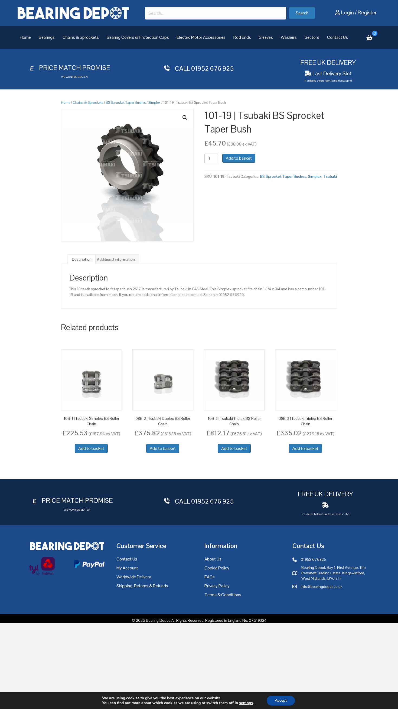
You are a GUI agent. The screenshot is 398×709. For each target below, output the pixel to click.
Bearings (47, 37)
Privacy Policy (217, 586)
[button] (302, 13)
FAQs (209, 577)
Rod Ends (242, 37)
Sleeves (266, 37)
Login (347, 12)
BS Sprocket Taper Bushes (126, 102)
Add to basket (239, 158)
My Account (127, 568)
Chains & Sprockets (81, 37)
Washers (289, 37)
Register (367, 12)
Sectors (312, 37)
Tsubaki (330, 176)
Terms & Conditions (222, 595)
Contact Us (337, 37)
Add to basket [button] (91, 448)
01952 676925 (313, 559)
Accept (281, 700)
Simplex (154, 102)
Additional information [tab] (116, 259)
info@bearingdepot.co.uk (321, 586)
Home (25, 37)
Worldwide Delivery (133, 577)
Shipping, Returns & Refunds (142, 586)
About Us (212, 559)
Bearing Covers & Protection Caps (138, 37)
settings (246, 703)
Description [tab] (82, 259)
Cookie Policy (216, 568)
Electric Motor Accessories (201, 37)
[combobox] (215, 13)
